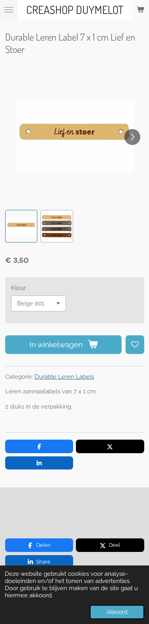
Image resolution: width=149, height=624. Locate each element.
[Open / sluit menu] (8, 9)
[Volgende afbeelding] (132, 137)
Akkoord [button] (117, 612)
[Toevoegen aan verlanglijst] (135, 344)
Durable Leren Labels (64, 376)
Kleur (18, 287)
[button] (21, 226)
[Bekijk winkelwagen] (140, 9)
